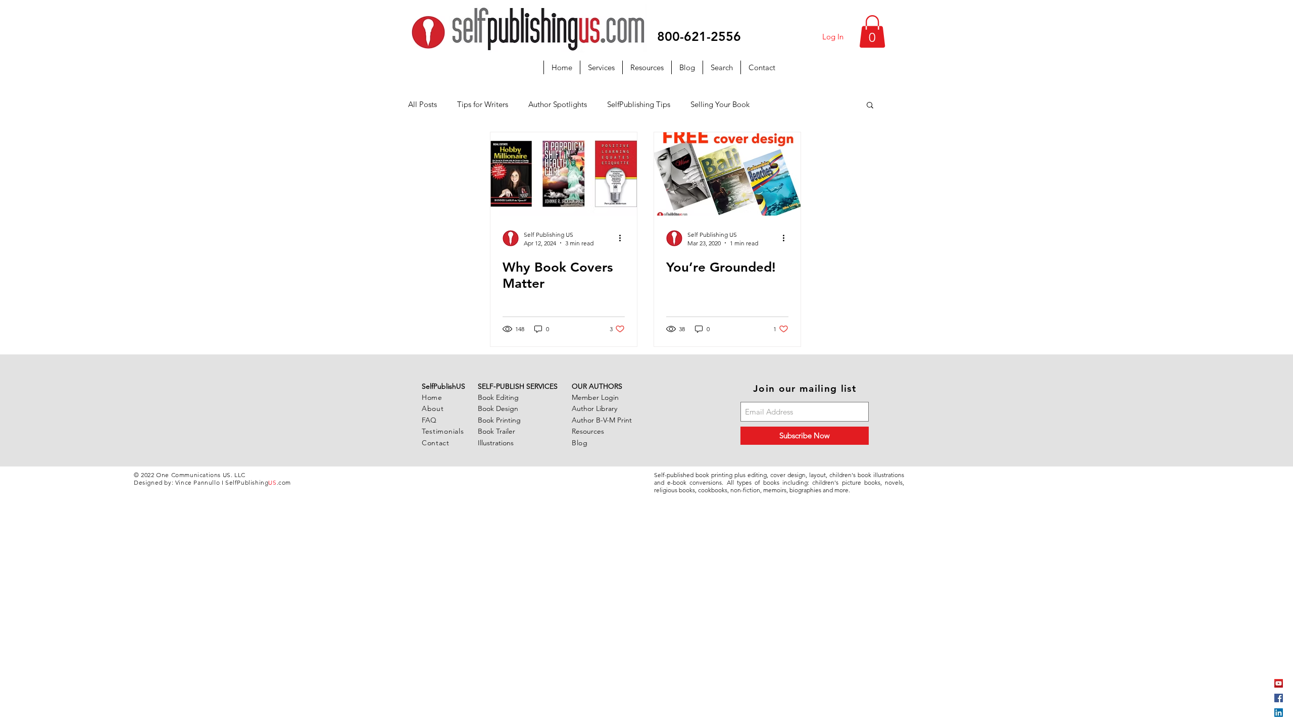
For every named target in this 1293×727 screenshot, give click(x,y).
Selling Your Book (720, 104)
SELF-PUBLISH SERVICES (518, 386)
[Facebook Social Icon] (1278, 698)
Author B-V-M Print (602, 420)
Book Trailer (496, 431)
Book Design (498, 408)
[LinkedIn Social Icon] (1278, 712)
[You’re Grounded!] (727, 174)
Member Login (595, 397)
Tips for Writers (482, 104)
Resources (588, 431)
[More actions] (623, 238)
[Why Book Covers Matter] (563, 174)
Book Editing (498, 397)
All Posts (422, 104)
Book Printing (499, 420)
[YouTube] (1278, 683)
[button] (872, 31)
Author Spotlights (557, 104)
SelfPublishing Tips (638, 104)
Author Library (594, 408)
